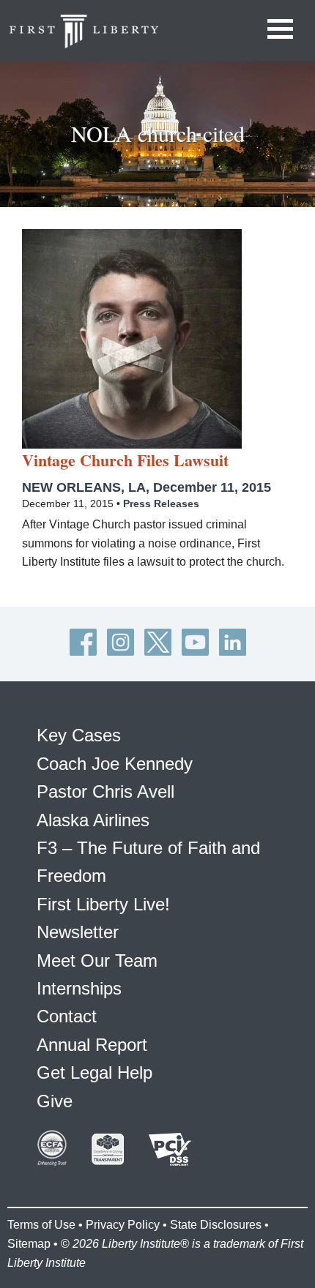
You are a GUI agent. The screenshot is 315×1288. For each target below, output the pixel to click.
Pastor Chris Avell (105, 791)
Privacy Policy (123, 1224)
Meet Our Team (97, 960)
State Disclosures (216, 1224)
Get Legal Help (94, 1072)
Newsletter (78, 932)
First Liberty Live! (103, 904)
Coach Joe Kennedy (115, 764)
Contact (67, 1016)
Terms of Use (41, 1224)
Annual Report (92, 1045)
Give (55, 1101)
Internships (79, 988)
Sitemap (29, 1244)
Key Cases (79, 735)
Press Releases (161, 503)
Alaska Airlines (93, 820)
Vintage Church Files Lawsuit (125, 460)
